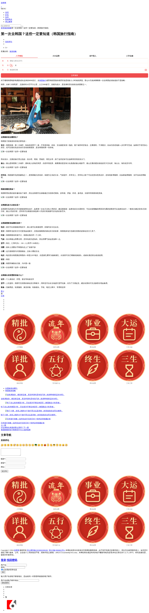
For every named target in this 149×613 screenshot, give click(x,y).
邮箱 (3, 463)
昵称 (3, 459)
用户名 (3, 565)
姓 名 (5, 61)
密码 (2, 567)
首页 (7, 12)
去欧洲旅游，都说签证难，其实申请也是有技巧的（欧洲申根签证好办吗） (29, 399)
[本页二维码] (11, 610)
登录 (3, 560)
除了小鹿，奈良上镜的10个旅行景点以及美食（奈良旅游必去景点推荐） (29, 415)
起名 (7, 15)
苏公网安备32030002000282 (37, 550)
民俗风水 (8, 19)
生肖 (7, 17)
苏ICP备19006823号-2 (57, 550)
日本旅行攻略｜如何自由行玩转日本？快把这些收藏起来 (23, 423)
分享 (2, 296)
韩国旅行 (42, 80)
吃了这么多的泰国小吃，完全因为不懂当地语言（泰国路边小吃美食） (28, 407)
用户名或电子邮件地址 (9, 580)
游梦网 (3, 3)
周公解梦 (8, 22)
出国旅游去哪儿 (11, 388)
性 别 (5, 65)
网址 (2, 467)
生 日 (5, 70)
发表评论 (8, 42)
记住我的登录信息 (10, 570)
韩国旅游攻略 (10, 391)
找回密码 (12, 560)
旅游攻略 (7, 28)
